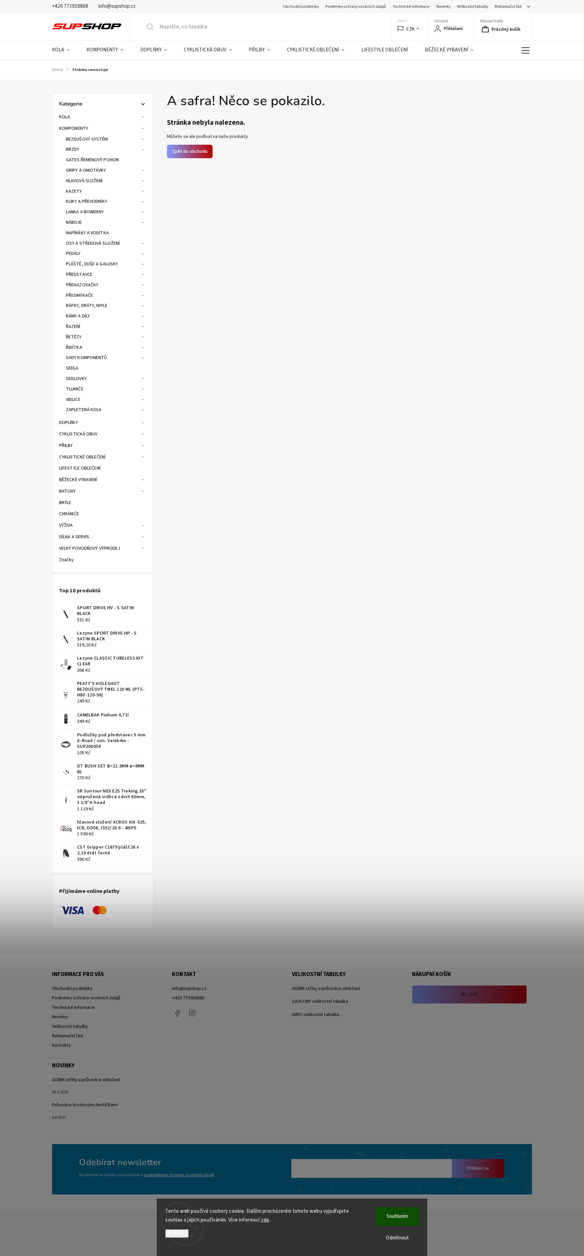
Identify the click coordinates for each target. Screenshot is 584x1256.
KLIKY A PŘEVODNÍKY (86, 201)
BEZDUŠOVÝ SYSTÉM (87, 139)
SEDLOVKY (76, 378)
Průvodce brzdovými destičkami (85, 1104)
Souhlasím (397, 1216)
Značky (66, 559)
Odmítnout (397, 1237)
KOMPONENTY (73, 128)
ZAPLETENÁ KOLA (83, 409)
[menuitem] (65, 50)
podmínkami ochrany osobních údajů (179, 1175)
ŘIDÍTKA (74, 347)
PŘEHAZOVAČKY (82, 285)
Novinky (443, 6)
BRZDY (72, 149)
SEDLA (72, 368)
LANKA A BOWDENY (85, 212)
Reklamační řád (508, 6)
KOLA (64, 117)
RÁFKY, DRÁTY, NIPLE (86, 305)
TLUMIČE (74, 389)
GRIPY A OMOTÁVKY (86, 170)
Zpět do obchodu (190, 151)
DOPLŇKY (68, 422)
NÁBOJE (74, 222)
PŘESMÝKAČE (79, 295)
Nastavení (177, 1233)
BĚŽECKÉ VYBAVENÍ (78, 479)
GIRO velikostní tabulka (315, 1014)
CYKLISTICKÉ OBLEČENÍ (82, 457)
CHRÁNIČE (69, 514)
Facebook (177, 1013)
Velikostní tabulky (472, 6)
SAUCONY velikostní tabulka (320, 1001)
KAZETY (74, 191)
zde (265, 1220)
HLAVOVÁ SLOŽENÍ (84, 180)
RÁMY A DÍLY (78, 316)
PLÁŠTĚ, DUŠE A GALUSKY (92, 264)
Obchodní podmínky (301, 6)
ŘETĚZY (74, 337)
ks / (470, 994)
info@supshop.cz (189, 988)
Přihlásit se (478, 1168)
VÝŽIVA (66, 525)
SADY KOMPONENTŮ (86, 357)
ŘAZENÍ (73, 326)
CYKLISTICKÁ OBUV (78, 434)
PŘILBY (66, 445)
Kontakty (61, 1045)
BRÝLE (65, 502)
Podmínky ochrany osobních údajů (355, 6)
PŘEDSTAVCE (79, 274)
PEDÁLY (73, 253)
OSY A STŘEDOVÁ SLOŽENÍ (93, 243)
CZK (410, 29)
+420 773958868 (188, 998)
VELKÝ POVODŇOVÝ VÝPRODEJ (89, 548)
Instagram (192, 1013)
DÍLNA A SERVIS (74, 537)
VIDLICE (73, 399)
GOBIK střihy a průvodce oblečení (326, 988)
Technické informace (411, 6)
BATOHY (67, 491)
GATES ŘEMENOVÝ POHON (92, 160)
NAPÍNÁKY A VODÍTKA (87, 233)
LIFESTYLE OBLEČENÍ (79, 468)
